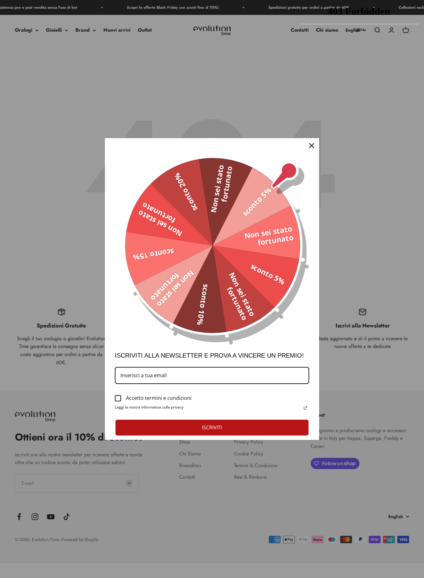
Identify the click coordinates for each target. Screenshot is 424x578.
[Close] (311, 145)
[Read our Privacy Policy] (305, 408)
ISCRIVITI (212, 427)
